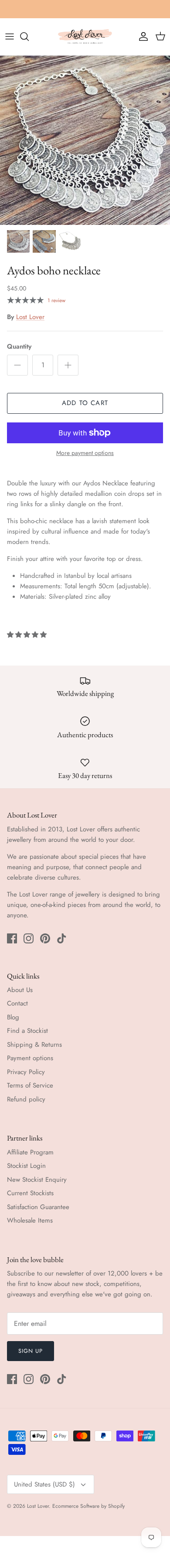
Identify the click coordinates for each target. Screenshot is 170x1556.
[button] (28, 635)
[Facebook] (12, 938)
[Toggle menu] (9, 36)
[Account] (141, 36)
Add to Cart (85, 403)
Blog (13, 1017)
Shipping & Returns (34, 1044)
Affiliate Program (30, 1152)
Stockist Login (26, 1165)
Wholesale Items (30, 1220)
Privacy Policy (26, 1072)
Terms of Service (30, 1085)
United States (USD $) (44, 1484)
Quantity (19, 346)
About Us (20, 990)
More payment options (85, 453)
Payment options (30, 1058)
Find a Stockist (27, 1030)
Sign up (30, 1351)
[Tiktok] (62, 938)
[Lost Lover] (85, 37)
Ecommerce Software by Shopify (88, 1506)
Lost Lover (30, 317)
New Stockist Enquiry (37, 1179)
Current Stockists (30, 1193)
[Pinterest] (45, 938)
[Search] (28, 36)
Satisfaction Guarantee (38, 1207)
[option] (85, 140)
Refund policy (26, 1099)
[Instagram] (29, 938)
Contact (17, 1003)
